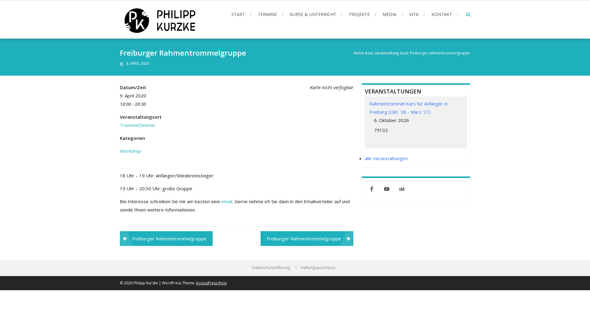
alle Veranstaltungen (386, 158)
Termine (267, 14)
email (226, 201)
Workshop (130, 151)
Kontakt (441, 14)
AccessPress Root (211, 283)
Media (389, 14)
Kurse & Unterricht (313, 14)
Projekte (359, 14)
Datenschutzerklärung (271, 268)
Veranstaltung (387, 53)
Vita (414, 14)
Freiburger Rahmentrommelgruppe (169, 238)
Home (359, 53)
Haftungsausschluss (318, 268)
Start (238, 14)
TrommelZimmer (137, 125)
